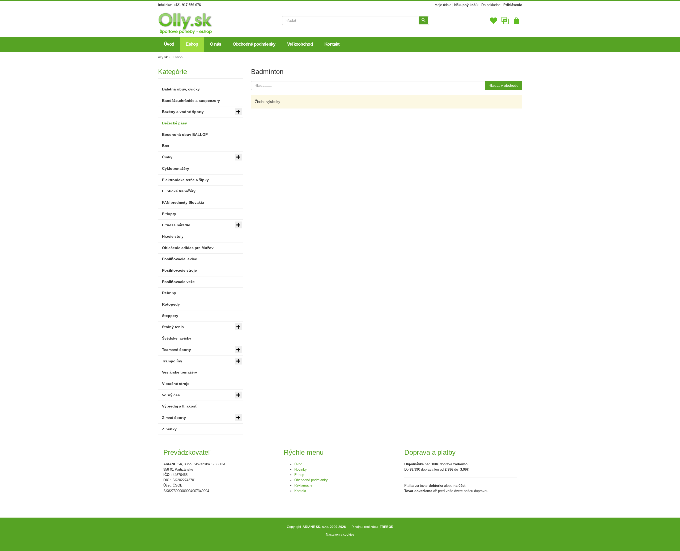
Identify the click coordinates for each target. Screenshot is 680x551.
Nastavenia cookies (340, 534)
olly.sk (163, 57)
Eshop (299, 475)
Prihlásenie (512, 5)
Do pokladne (490, 5)
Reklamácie (303, 485)
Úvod (298, 464)
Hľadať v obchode (503, 85)
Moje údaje (443, 5)
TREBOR (386, 526)
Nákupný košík (466, 5)
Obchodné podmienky (311, 480)
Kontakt (300, 491)
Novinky (300, 469)
